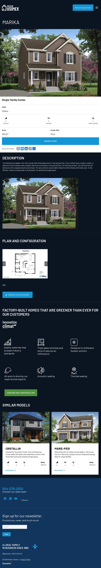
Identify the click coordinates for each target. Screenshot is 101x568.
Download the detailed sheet (18, 295)
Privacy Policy (25, 560)
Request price (50, 141)
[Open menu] (96, 8)
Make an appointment (83, 8)
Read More (10, 470)
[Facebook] (5, 498)
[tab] (21, 280)
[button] (25, 264)
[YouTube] (15, 498)
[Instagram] (10, 498)
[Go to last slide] (4, 263)
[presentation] (26, 427)
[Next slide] (46, 263)
